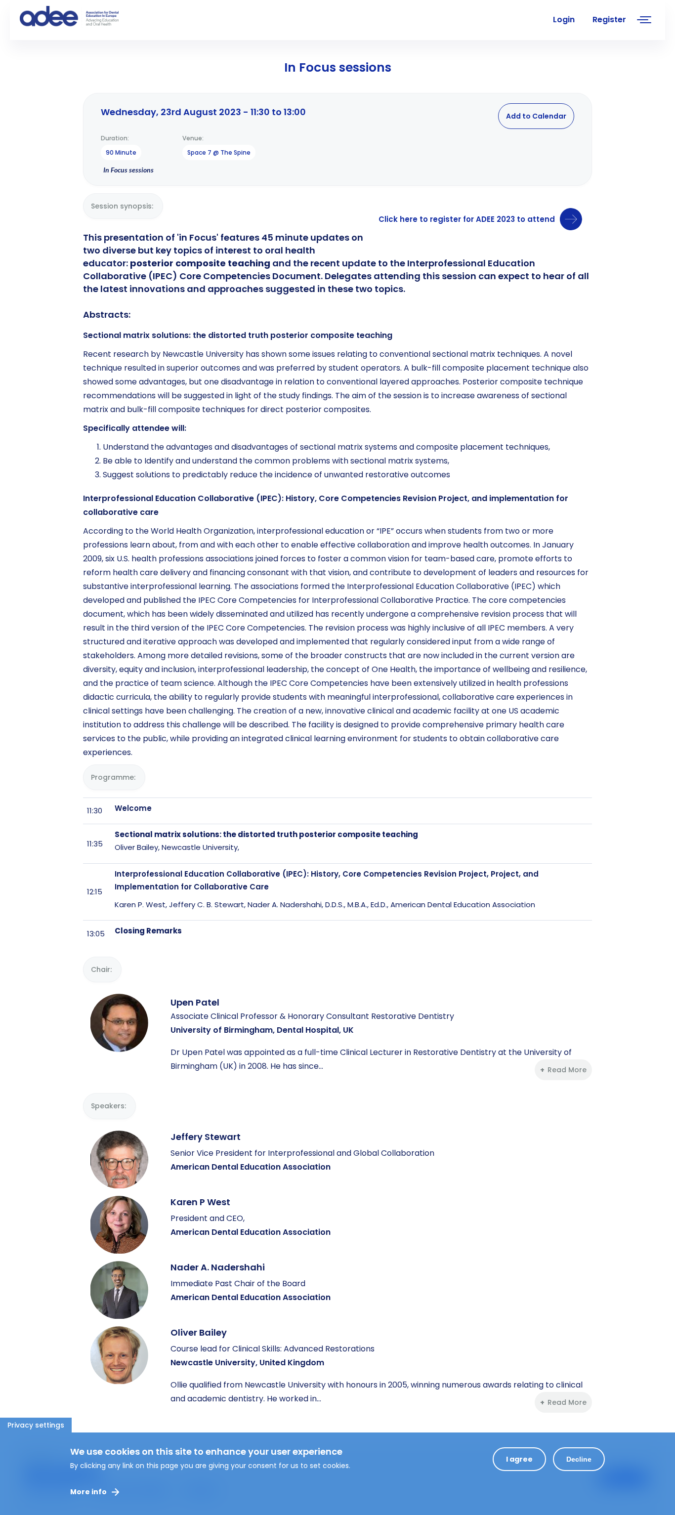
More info (88, 1492)
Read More (567, 1070)
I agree (519, 1459)
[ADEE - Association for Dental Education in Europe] (94, 17)
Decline (578, 1459)
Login (564, 19)
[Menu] (644, 21)
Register (609, 19)
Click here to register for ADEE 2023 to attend (467, 219)
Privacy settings (35, 1425)
